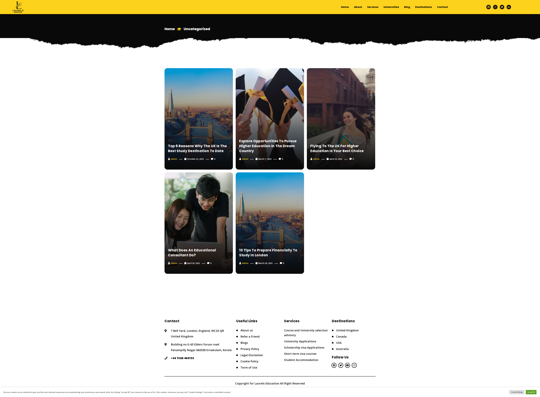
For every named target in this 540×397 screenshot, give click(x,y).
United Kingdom (347, 330)
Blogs (244, 343)
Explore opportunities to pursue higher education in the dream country (268, 146)
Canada (341, 336)
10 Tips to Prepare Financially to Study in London (268, 252)
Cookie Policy (249, 361)
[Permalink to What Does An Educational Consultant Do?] (199, 223)
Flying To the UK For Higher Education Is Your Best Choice (337, 148)
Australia (342, 349)
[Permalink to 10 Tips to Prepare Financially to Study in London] (270, 223)
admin (174, 158)
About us (246, 330)
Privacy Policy (249, 349)
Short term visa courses (300, 354)
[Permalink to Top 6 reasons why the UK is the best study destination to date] (199, 119)
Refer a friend (250, 336)
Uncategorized (197, 29)
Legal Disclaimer (251, 355)
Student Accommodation (301, 360)
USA (339, 343)
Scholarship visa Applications (304, 347)
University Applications (300, 341)
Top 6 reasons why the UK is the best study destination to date (197, 148)
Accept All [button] (531, 392)
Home (170, 29)
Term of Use (248, 367)
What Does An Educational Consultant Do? (192, 252)
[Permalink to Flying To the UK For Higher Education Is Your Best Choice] (341, 119)
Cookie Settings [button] (517, 392)
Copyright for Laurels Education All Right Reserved (270, 383)
